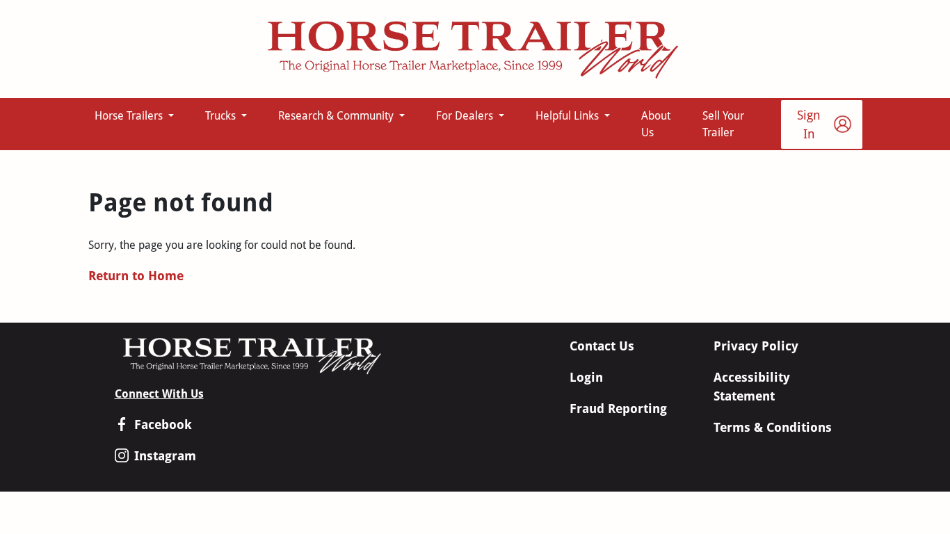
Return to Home (136, 275)
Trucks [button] (222, 115)
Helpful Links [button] (569, 115)
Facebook (163, 424)
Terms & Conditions (773, 427)
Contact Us (602, 346)
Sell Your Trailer (723, 124)
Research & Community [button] (337, 115)
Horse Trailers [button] (130, 115)
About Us (655, 124)
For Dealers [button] (466, 115)
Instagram (165, 455)
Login (586, 377)
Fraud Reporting (618, 408)
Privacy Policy (756, 346)
